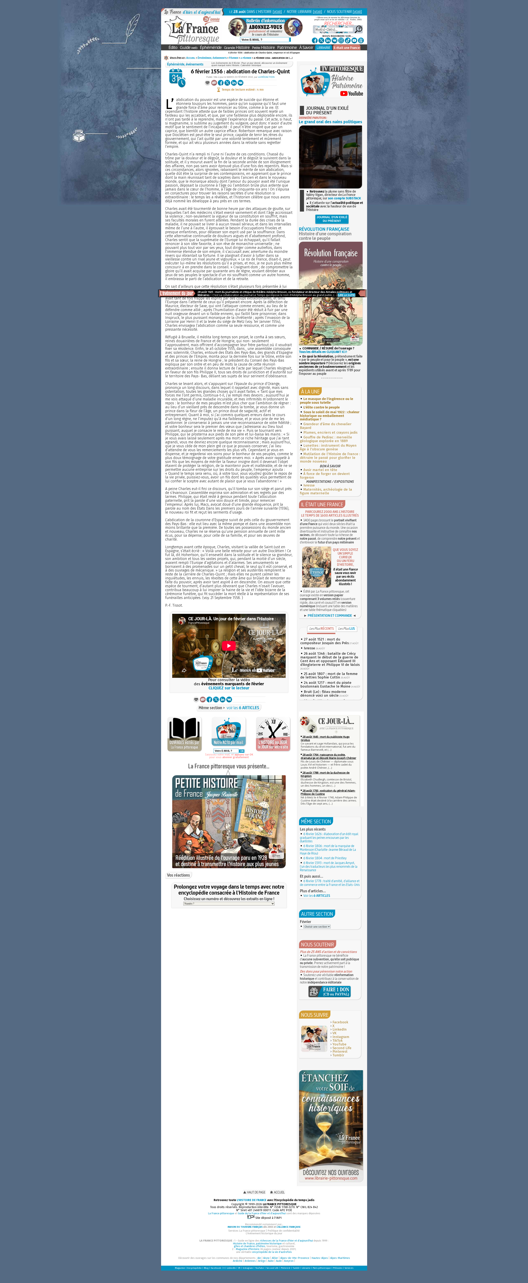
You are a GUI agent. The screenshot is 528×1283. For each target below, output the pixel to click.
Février (233, 58)
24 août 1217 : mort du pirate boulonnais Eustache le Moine (325, 685)
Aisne (266, 1257)
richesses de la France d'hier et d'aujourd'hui (286, 1240)
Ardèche (237, 1260)
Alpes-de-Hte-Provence (294, 1257)
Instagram (340, 1037)
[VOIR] (277, 11)
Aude (279, 1260)
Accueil (190, 58)
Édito (173, 47)
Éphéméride (211, 47)
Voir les (316, 895)
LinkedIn (339, 1029)
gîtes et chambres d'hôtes (249, 1246)
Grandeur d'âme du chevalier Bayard (325, 426)
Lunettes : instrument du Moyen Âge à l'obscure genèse (328, 447)
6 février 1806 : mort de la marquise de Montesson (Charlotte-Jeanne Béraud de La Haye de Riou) (328, 850)
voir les (243, 707)
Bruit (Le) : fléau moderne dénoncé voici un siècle (323, 694)
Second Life (341, 1048)
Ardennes (250, 1260)
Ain (259, 1257)
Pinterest (340, 1051)
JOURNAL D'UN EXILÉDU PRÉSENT (332, 219)
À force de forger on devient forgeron (325, 476)
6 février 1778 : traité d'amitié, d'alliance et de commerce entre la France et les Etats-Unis (330, 883)
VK (334, 1033)
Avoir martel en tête (320, 470)
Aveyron (288, 1260)
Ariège (262, 1260)
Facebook (340, 1022)
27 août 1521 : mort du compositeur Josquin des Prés (324, 641)
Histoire (237, 47)
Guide (188, 47)
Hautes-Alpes (319, 1257)
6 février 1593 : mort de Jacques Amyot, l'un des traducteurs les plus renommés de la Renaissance (328, 866)
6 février (245, 58)
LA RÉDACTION (266, 77)
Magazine (180, 1268)
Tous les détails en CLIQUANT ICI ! (323, 352)
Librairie (306, 1268)
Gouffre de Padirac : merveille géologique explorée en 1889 (326, 439)
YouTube (339, 1044)
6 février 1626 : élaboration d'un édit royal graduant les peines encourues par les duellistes (329, 838)
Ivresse (309, 485)
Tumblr (338, 1055)
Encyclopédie (194, 1268)
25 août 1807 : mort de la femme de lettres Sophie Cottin (329, 676)
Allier (275, 1257)
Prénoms (337, 1268)
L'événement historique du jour (264, 1233)
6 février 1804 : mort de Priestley (324, 858)
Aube (271, 1260)
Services (348, 1268)
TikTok (337, 1040)
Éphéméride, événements (212, 58)
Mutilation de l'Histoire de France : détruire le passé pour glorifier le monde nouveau (330, 458)
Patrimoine (287, 47)
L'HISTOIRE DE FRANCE (251, 1200)
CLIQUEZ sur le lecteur (229, 688)
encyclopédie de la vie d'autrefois (272, 1251)
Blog (206, 1268)
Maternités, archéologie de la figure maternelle (326, 491)
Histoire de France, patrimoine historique (257, 1243)
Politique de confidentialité (284, 1230)
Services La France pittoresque (246, 1230)
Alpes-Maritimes (340, 1257)
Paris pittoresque (322, 1268)
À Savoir (306, 47)
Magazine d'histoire (247, 1249)
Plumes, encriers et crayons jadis (330, 432)
